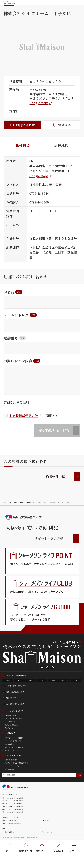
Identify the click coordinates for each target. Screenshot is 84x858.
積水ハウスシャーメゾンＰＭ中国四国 (12, 809)
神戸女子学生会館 (7, 832)
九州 (76, 681)
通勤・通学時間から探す (15, 692)
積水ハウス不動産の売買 (9, 820)
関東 (30, 681)
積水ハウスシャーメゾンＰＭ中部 (11, 804)
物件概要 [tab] (23, 145)
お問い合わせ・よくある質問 (14, 738)
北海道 (8, 681)
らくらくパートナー (11, 744)
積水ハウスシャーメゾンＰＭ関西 (11, 806)
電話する (64, 125)
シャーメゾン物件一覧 (12, 766)
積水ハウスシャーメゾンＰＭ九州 (11, 812)
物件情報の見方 (10, 769)
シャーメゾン (7, 502)
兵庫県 (21, 502)
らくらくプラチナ (10, 750)
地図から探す (11, 697)
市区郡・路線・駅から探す (16, 685)
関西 (15, 502)
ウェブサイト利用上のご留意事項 (15, 763)
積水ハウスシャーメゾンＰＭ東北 (11, 798)
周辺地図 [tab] (61, 145)
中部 (42, 681)
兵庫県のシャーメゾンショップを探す (37, 502)
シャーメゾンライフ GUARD (14, 747)
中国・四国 (64, 681)
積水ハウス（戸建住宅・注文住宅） (12, 823)
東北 (19, 681)
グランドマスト (46, 832)
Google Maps (39, 103)
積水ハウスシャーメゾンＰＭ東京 (11, 801)
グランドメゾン (46, 820)
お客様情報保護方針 (23, 416)
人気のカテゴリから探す (15, 704)
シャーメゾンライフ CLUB (13, 741)
